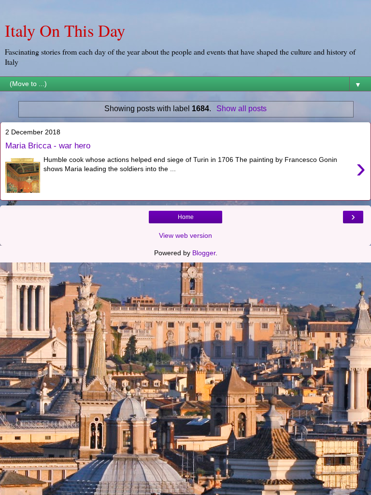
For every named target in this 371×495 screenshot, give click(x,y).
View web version (185, 235)
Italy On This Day (65, 30)
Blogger (203, 253)
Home (186, 217)
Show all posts (241, 108)
